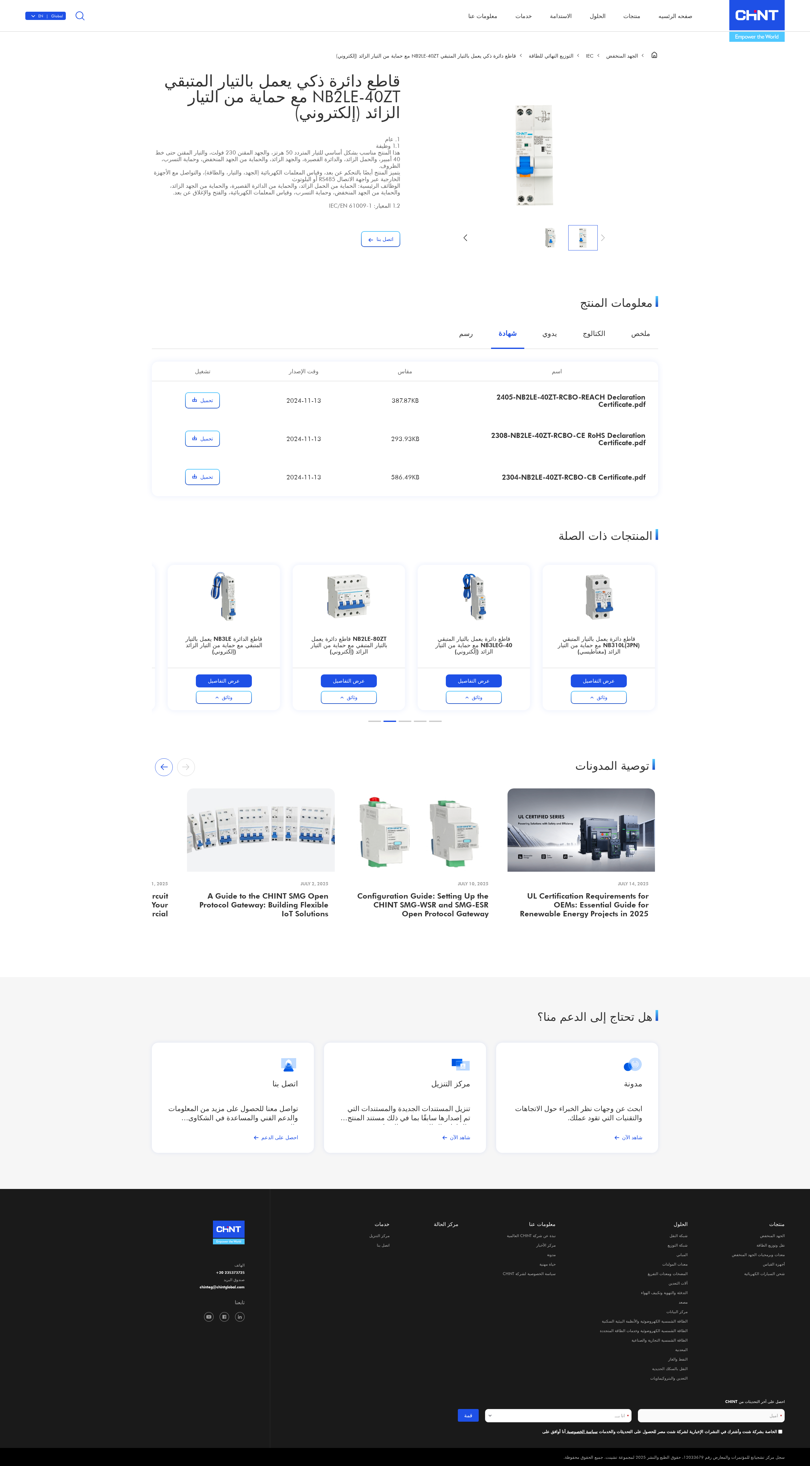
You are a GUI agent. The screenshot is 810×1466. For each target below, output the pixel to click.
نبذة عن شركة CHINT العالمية (531, 1235)
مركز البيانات (677, 1311)
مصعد (683, 1302)
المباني (682, 1254)
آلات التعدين (678, 1283)
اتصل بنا (383, 1245)
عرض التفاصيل (599, 680)
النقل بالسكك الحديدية (670, 1368)
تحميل (206, 400)
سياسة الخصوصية (582, 1431)
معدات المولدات (675, 1264)
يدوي (549, 333)
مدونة (633, 1083)
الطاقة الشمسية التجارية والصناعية (660, 1340)
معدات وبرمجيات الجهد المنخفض (758, 1254)
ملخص (640, 333)
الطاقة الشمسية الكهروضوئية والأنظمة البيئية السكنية (645, 1321)
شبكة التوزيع (678, 1245)
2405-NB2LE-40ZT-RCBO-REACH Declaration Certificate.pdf (570, 400)
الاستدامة (561, 16)
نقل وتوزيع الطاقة (771, 1245)
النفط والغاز (678, 1359)
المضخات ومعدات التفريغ (668, 1273)
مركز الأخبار (546, 1245)
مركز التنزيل (450, 1083)
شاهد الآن (632, 1137)
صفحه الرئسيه (675, 16)
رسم (466, 333)
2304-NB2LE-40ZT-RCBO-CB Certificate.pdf (573, 477)
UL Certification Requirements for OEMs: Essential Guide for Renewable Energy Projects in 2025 (584, 904)
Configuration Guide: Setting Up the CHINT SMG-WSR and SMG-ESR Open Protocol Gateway (423, 904)
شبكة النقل (679, 1235)
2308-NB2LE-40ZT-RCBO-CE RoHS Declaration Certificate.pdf (568, 439)
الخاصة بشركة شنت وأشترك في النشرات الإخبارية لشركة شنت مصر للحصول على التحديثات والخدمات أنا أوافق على (659, 1431)
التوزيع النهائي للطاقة (551, 55)
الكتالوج (594, 333)
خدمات (382, 1224)
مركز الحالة (446, 1224)
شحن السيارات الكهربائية (764, 1273)
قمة (468, 1415)
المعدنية (681, 1349)
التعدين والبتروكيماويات (669, 1378)
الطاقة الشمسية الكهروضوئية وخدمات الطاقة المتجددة (644, 1330)
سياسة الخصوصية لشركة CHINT (529, 1273)
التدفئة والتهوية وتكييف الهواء (664, 1292)
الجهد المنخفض (622, 55)
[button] (465, 238)
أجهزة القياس (774, 1264)
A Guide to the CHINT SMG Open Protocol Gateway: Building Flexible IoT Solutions (263, 904)
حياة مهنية (547, 1264)
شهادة (508, 333)
